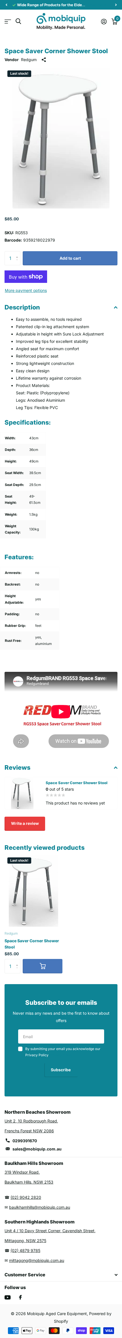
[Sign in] (104, 21)
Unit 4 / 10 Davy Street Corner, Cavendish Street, (50, 1230)
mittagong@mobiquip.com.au (36, 1260)
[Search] (18, 21)
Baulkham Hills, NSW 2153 (29, 1182)
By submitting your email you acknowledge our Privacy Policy (62, 1052)
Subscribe (61, 1069)
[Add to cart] (42, 966)
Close (61, 1275)
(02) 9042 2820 (25, 1197)
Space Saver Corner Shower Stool (32, 943)
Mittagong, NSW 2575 (25, 1240)
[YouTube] (7, 1297)
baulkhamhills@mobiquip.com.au (39, 1207)
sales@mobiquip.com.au (37, 1148)
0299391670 (24, 1140)
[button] (6, 4)
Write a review (25, 823)
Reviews (17, 767)
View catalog (8, 21)
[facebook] (20, 1297)
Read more (97, 5)
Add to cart (70, 258)
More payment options (26, 290)
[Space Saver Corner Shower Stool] (33, 891)
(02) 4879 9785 (25, 1250)
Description (22, 307)
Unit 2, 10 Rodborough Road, (31, 1120)
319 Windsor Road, (22, 1172)
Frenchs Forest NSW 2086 (29, 1130)
